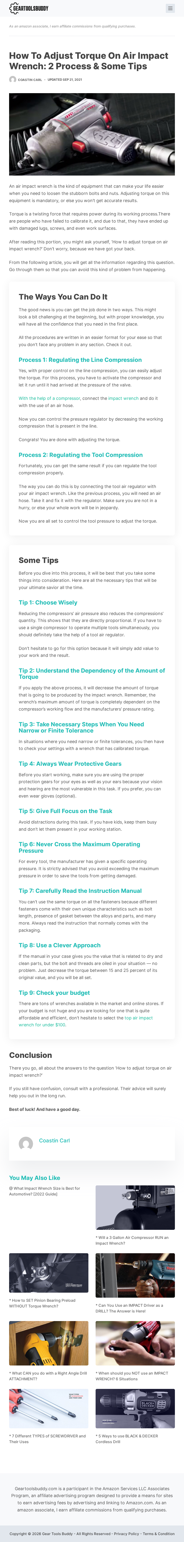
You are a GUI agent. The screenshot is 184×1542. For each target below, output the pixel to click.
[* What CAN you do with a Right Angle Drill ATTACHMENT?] (48, 1343)
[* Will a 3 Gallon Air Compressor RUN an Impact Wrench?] (135, 1207)
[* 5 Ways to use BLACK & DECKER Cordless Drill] (135, 1408)
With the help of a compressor (49, 398)
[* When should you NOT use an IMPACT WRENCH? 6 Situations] (135, 1343)
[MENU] (170, 8)
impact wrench (123, 398)
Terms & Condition (159, 1533)
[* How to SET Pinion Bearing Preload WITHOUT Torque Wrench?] (48, 1273)
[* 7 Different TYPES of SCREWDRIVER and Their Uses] (48, 1408)
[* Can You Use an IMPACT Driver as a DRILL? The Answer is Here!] (135, 1275)
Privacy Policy (126, 1533)
